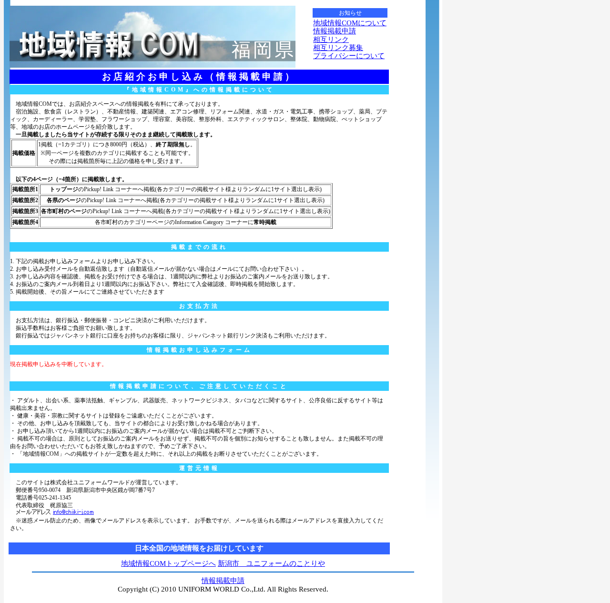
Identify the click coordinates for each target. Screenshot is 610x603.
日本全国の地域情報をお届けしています (199, 548)
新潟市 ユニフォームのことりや (271, 563)
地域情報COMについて (349, 23)
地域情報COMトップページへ (168, 563)
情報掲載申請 (334, 31)
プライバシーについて (349, 56)
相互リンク (331, 39)
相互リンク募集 (338, 47)
